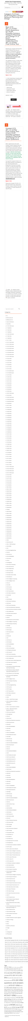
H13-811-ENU (8, 407)
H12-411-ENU (8, 362)
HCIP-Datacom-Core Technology (12, 673)
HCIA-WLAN (8, 595)
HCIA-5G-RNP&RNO (10, 556)
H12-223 (16, 973)
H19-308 (19, 999)
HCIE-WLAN (8, 635)
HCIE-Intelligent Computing (11, 621)
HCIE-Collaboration (10, 611)
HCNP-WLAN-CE (9, 814)
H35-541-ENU (8, 521)
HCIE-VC (8, 633)
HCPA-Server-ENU (9, 822)
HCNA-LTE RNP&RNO (10, 732)
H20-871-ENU (8, 450)
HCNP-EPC (8, 775)
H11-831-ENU (8, 330)
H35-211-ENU (8, 489)
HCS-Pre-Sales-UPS (10, 861)
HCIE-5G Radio (9, 599)
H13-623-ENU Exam (10, 401)
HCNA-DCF (8, 724)
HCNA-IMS (8, 728)
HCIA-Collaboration (10, 568)
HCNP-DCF (8, 773)
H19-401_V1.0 (10, 293)
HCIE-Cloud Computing (10, 605)
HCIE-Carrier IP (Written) (11, 601)
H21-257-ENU (8, 454)
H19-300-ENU (8, 409)
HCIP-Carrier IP (9, 652)
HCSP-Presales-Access (10, 897)
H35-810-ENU (8, 529)
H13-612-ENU (8, 395)
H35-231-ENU (8, 491)
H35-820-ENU (8, 531)
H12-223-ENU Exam (10, 350)
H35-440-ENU (8, 507)
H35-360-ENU (8, 499)
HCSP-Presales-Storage (10, 911)
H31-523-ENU (8, 485)
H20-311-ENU (8, 446)
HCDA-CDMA (8, 546)
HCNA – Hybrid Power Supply (12, 699)
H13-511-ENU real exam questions (15, 990)
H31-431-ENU (8, 476)
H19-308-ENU (8, 427)
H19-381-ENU (8, 444)
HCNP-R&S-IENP (7, 1008)
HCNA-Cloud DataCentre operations (13, 720)
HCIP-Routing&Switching (11, 684)
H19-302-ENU (8, 413)
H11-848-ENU (8, 332)
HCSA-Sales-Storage (10, 891)
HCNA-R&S (8, 736)
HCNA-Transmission (10, 744)
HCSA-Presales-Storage (10, 880)
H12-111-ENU (8, 340)
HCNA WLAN (8, 704)
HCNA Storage (16, 1007)
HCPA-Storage (9, 824)
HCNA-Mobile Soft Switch (11, 734)
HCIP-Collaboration (10, 658)
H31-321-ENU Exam (10, 468)
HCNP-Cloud (8, 769)
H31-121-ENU (8, 456)
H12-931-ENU (8, 376)
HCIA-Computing (9, 570)
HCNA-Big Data (9, 714)
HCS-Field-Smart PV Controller (12, 840)
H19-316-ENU (8, 438)
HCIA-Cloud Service (10, 566)
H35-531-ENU (8, 519)
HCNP (7, 753)
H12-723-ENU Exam (10, 372)
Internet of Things (9, 919)
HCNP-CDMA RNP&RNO (11, 767)
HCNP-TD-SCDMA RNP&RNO (11, 797)
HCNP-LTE (8, 783)
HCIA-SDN (8, 584)
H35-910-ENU (8, 534)
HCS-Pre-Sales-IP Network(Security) (13, 854)
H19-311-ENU (8, 434)
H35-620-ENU (8, 527)
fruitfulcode (13, 1015)
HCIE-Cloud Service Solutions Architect (13, 609)
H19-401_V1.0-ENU (18, 293)
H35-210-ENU (8, 487)
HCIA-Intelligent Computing (11, 578)
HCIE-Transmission (10, 631)
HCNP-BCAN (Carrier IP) (10, 759)
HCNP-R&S (8, 791)
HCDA (7, 540)
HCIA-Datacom (9, 576)
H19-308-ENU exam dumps (14, 1001)
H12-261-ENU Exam (10, 354)
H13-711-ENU (8, 405)
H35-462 (8, 509)
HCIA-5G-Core (9, 554)
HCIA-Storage (9, 589)
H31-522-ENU (8, 483)
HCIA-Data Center (9, 572)
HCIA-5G (8, 552)
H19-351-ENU (8, 440)
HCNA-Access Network (10, 712)
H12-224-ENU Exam (10, 352)
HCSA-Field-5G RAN (10, 865)
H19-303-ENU (8, 415)
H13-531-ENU (8, 391)
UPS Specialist (9, 933)
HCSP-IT (7, 895)
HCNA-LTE (8, 730)
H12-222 (20, 970)
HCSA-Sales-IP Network (10, 889)
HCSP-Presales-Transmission (11, 913)
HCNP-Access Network (10, 757)
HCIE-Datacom (9, 615)
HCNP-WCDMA (9, 808)
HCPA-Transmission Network (11, 828)
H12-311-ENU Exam (10, 356)
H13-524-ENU (8, 389)
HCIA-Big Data (9, 562)
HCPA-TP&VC (8, 826)
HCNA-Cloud (8, 718)
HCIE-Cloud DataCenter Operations (13, 607)
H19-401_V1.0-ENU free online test (13, 296)
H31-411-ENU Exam (10, 472)
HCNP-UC (8, 801)
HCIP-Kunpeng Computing (11, 680)
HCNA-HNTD (9, 1007)
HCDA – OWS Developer (10, 544)
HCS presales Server (10, 832)
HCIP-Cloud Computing (10, 654)
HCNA (7, 697)
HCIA (7, 548)
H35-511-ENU (8, 513)
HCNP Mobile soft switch (11, 755)
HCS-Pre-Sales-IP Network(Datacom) (13, 852)
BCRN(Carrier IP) (9, 319)
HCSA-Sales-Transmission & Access (13, 893)
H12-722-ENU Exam (10, 370)
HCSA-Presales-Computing (11, 869)
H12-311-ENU (6, 985)
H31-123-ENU (8, 462)
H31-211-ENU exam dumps (14, 1002)
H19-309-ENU (8, 432)
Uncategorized (9, 931)
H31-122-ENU (8, 458)
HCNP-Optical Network (10, 789)
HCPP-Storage (9, 830)
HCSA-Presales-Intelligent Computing (13, 874)
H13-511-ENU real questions (10, 992)
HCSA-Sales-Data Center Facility (12, 886)
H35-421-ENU (8, 505)
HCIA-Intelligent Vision (10, 580)
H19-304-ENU (8, 417)
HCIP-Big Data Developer (11, 650)
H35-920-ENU (8, 538)
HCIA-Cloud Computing (10, 564)
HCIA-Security (9, 587)
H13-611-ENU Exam (10, 393)
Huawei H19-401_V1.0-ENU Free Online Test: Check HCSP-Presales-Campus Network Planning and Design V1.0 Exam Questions (13, 133)
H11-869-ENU (8, 338)
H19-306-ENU (8, 419)
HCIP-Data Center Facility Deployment (13, 660)
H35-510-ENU (8, 511)
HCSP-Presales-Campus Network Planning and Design (13, 111)
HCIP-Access (8, 646)
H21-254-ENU (8, 452)
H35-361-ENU (8, 501)
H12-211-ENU (8, 967)
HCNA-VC (8, 748)
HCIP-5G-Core (9, 640)
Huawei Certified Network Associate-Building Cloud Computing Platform (13, 1012)
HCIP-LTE (8, 682)
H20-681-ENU (8, 448)
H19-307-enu (14, 999)
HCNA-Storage (9, 740)
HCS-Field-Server (9, 838)
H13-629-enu (13, 997)
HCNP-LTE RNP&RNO (10, 785)
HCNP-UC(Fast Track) (10, 804)
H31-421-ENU (8, 474)
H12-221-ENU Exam (10, 346)
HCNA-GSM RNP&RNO (10, 726)
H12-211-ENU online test (16, 967)
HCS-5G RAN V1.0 (9, 834)
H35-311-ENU (8, 497)
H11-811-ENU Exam (10, 326)
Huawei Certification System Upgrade (13, 917)
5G (6, 315)
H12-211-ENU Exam (10, 342)
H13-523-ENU (8, 387)
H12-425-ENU (8, 364)
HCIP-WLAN (8, 695)
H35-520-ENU (8, 515)
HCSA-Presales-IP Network (11, 876)
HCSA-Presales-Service (10, 878)
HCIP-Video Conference (10, 693)
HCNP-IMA (8, 781)
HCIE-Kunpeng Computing (11, 623)
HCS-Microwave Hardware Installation (13, 844)
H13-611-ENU (10, 995)
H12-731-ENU (8, 374)
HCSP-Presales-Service (10, 909)
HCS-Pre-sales (9, 846)
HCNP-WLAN (8, 812)
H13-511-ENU (8, 381)
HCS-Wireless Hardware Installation (13, 863)
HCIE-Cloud (8, 603)
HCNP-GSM (8, 777)
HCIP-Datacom (9, 664)
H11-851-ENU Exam (10, 334)
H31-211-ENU (8, 464)
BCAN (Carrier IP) (9, 317)
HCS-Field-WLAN (9, 842)
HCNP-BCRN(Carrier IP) (10, 761)
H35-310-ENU (8, 493)
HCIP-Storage (9, 689)
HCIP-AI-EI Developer (10, 648)
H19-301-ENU (8, 411)
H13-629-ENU (8, 403)
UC (6, 929)
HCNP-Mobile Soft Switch (11, 787)
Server (7, 923)
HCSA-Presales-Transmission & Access (13, 882)
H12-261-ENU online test (13, 977)
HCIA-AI (7, 560)
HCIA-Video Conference (10, 593)
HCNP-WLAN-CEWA (10, 816)
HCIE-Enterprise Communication (12, 619)
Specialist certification (16, 112)
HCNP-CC (8, 765)
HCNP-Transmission (10, 799)
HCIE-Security (9, 627)
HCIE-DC (8, 617)
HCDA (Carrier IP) (9, 542)
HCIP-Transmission (10, 691)
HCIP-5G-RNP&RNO (10, 644)
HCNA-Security (9, 738)
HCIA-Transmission (10, 591)
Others (7, 921)
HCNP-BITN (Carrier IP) (10, 763)
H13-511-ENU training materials (15, 993)
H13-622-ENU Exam (10, 399)
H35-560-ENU (8, 523)
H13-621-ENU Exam (10, 397)
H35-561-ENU (8, 525)
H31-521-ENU (8, 480)
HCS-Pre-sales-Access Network (12, 848)
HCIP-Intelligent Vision (10, 678)
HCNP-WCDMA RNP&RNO (11, 810)
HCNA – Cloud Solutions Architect (12, 706)
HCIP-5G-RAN (9, 642)
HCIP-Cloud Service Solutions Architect (13, 656)
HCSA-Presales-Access (10, 867)
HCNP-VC (8, 806)
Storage (7, 927)
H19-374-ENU (8, 442)
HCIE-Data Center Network (11, 613)
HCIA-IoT (8, 582)
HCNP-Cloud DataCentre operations (13, 771)
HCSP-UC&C (8, 915)
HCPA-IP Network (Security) (11, 820)
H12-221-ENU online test (12, 970)
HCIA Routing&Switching (11, 550)
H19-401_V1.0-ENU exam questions (13, 295)
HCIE (7, 597)
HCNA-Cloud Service (10, 722)
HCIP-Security (9, 687)
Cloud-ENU (8, 323)
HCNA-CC (8, 716)
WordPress (7, 1016)
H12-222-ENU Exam (10, 348)
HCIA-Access (8, 558)
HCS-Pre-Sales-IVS (9, 859)
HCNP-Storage (9, 795)
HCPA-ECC (8, 818)
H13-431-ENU (8, 379)
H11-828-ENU (8, 328)
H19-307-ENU (8, 421)
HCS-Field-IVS (9, 836)
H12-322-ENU (8, 360)
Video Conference (16, 1013)
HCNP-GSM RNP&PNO (10, 779)
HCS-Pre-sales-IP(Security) (11, 857)
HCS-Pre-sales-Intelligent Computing (13, 850)
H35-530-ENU (8, 517)
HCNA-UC (8, 746)
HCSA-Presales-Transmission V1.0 (12, 884)
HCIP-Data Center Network (11, 662)
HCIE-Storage (8, 629)
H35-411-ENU (8, 503)
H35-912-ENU (8, 536)
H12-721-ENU (8, 368)
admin (8, 109)
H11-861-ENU (8, 336)
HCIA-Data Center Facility (11, 574)
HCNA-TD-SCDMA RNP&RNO (11, 742)
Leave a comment (17, 116)
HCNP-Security (9, 793)
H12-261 (12, 975)
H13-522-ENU (8, 383)
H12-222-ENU (8, 973)
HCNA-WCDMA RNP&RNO (11, 751)
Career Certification (10, 321)
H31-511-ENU (8, 478)
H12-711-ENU (8, 366)
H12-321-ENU (8, 358)
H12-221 (18, 969)
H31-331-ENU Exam (10, 470)
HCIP (7, 637)
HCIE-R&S (8, 625)
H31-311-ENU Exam (10, 466)
